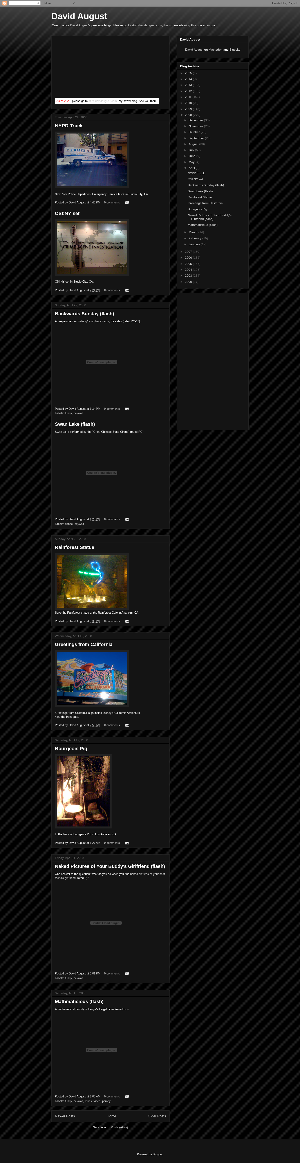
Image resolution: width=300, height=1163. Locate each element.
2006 (189, 257)
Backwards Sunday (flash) (84, 313)
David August (79, 16)
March (193, 232)
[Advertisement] (88, 67)
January (195, 244)
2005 (189, 263)
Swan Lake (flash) (75, 424)
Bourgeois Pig (71, 748)
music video (92, 1101)
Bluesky (235, 49)
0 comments (112, 202)
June (192, 156)
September (197, 138)
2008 (189, 115)
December (196, 120)
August (194, 144)
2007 (189, 251)
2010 (189, 103)
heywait (78, 413)
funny (68, 413)
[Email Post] (126, 202)
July (192, 150)
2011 (188, 97)
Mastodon (215, 49)
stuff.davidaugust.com (147, 25)
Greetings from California (83, 644)
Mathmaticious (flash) (79, 1001)
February (195, 238)
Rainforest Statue (74, 547)
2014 (189, 79)
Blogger (157, 1154)
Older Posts (157, 1116)
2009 (189, 109)
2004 (189, 269)
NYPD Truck (69, 125)
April (192, 168)
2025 (189, 73)
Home (111, 1116)
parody (106, 1101)
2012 (189, 91)
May (192, 162)
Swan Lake (62, 431)
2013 (189, 85)
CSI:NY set (67, 213)
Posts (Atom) (119, 1127)
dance (69, 523)
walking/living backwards (93, 321)
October (195, 132)
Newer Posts (65, 1116)
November (196, 126)
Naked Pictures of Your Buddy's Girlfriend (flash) (110, 866)
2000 (189, 281)
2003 (189, 275)
